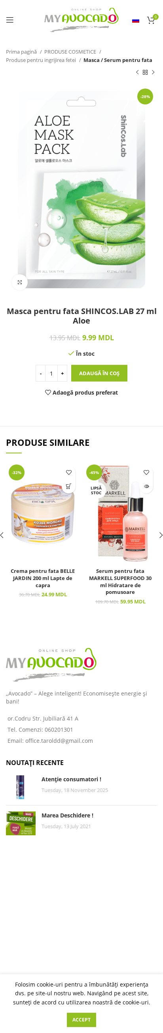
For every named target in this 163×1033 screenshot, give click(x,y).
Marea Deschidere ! (67, 815)
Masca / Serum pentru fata (117, 60)
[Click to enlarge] (20, 282)
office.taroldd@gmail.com (59, 740)
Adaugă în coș (99, 373)
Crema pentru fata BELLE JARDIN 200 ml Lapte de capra (43, 578)
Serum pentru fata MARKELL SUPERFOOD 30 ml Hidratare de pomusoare (120, 582)
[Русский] (135, 20)
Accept (81, 1019)
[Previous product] (137, 73)
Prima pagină (22, 51)
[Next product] (153, 73)
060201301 (59, 729)
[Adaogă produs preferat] (69, 473)
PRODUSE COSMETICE (70, 51)
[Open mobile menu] (10, 20)
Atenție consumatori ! (71, 779)
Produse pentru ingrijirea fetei (41, 60)
